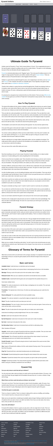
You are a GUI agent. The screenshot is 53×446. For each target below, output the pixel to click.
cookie (22, 440)
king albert (28, 424)
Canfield (15, 424)
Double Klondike (17, 426)
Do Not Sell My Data (30, 443)
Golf (14, 436)
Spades (29, 440)
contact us (25, 440)
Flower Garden (16, 430)
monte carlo (28, 430)
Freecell (6, 81)
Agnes (2, 426)
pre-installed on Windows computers (20, 83)
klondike (27, 426)
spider (40, 424)
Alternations (3, 428)
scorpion (27, 436)
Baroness (3, 434)
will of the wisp (42, 432)
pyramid (27, 432)
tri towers (41, 430)
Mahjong (45, 440)
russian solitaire (29, 434)
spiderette (41, 426)
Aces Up (3, 424)
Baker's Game (4, 432)
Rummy (36, 440)
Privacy (18, 440)
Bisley (2, 436)
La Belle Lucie (28, 428)
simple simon (42, 422)
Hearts (33, 440)
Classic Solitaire (40, 74)
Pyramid (4, 73)
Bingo (9, 441)
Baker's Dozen (4, 430)
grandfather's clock (30, 422)
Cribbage (6, 441)
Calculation (16, 422)
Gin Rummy (40, 440)
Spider (48, 79)
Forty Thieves (16, 432)
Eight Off (15, 428)
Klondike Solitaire (14, 441)
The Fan (41, 428)
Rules (35, 4)
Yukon (40, 434)
